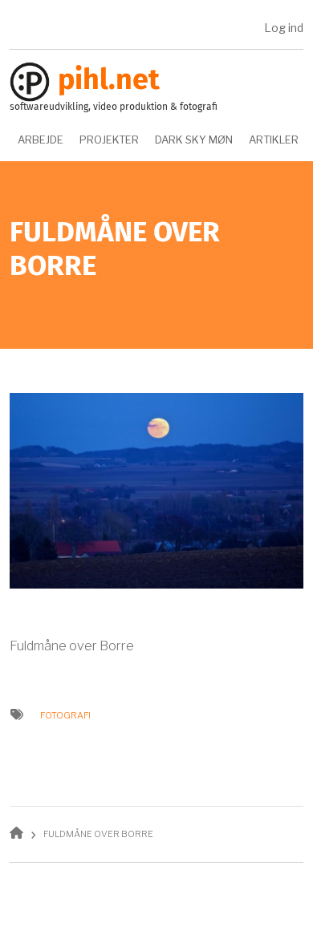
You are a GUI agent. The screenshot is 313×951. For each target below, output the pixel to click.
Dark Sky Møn (194, 139)
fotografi (65, 715)
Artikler (274, 139)
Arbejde (40, 139)
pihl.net (109, 81)
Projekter (109, 139)
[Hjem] (30, 82)
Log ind (283, 27)
